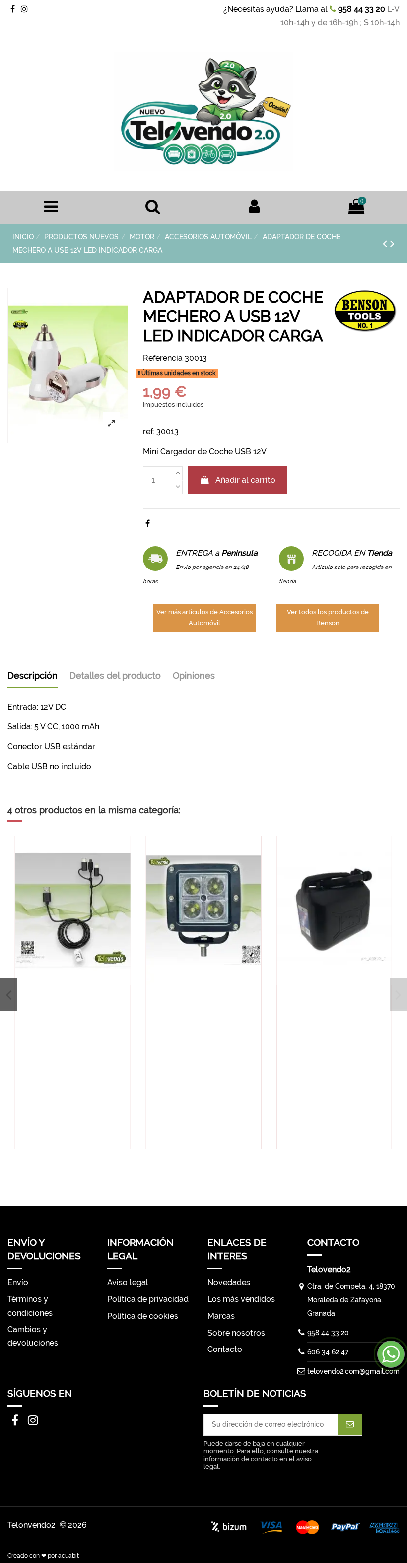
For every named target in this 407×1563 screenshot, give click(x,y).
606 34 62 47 (327, 1352)
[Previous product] (386, 243)
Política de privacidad (148, 1299)
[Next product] (392, 243)
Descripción (32, 675)
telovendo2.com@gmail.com (353, 1371)
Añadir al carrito (245, 480)
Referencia (163, 358)
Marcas (221, 1316)
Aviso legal (127, 1282)
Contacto (224, 1349)
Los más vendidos (241, 1299)
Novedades (228, 1282)
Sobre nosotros (236, 1333)
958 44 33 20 (360, 9)
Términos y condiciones (30, 1305)
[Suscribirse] (350, 1424)
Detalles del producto (115, 675)
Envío (17, 1282)
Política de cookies (142, 1316)
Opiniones (194, 675)
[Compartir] (147, 523)
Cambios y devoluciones (32, 1336)
